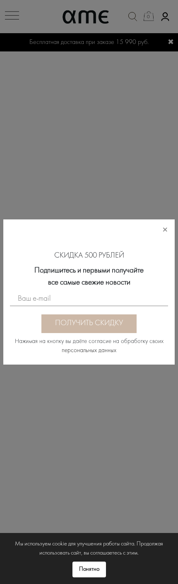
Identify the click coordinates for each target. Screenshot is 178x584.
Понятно (89, 569)
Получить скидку (89, 323)
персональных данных (89, 351)
